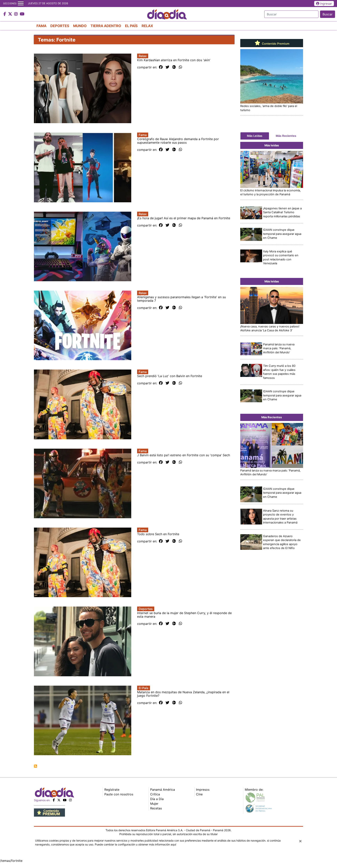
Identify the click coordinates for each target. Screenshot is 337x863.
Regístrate (111, 789)
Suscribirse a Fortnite (35, 766)
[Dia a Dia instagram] (16, 14)
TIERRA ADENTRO (105, 26)
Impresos (202, 789)
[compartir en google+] (174, 67)
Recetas (156, 808)
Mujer (154, 804)
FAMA (41, 26)
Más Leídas (254, 136)
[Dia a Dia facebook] (5, 14)
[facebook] (54, 800)
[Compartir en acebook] (161, 67)
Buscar (328, 14)
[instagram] (70, 800)
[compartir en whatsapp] (180, 67)
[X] (58, 800)
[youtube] (65, 800)
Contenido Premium (275, 43)
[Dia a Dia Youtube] (22, 14)
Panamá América (162, 789)
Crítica (155, 794)
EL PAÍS (131, 26)
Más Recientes (286, 136)
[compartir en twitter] (167, 67)
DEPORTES (59, 26)
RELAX (147, 26)
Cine (199, 794)
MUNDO (80, 26)
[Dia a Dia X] (10, 14)
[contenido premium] (49, 812)
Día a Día (157, 799)
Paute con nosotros (118, 794)
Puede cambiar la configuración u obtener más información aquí (135, 844)
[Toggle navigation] (21, 3)
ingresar (326, 3)
